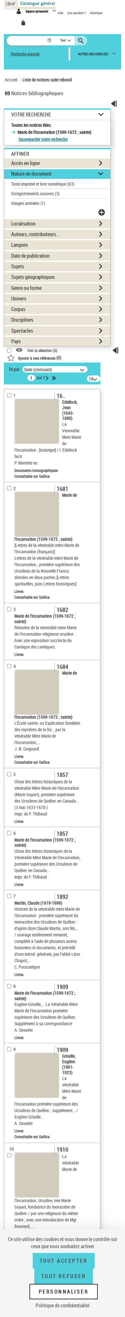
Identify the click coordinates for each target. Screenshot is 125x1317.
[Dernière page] (54, 378)
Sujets (17, 266)
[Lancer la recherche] (82, 41)
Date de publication (30, 255)
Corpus (18, 309)
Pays (16, 341)
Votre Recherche (31, 114)
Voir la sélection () (42, 350)
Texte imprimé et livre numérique (42, 184)
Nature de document (31, 173)
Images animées (28, 203)
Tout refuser (63, 1276)
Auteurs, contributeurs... (35, 234)
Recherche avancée (25, 53)
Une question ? (77, 13)
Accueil (11, 80)
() (39, 358)
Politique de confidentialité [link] (62, 1305)
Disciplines (22, 319)
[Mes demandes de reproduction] (24, 23)
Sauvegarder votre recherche (43, 139)
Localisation (23, 223)
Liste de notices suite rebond (47, 80)
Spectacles (22, 330)
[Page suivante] (47, 378)
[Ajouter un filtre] (102, 212)
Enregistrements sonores (35, 193)
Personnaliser (64, 1291)
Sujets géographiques (33, 277)
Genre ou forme (26, 287)
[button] (50, 40)
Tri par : (15, 369)
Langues (19, 244)
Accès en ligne (25, 163)
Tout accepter (64, 1260)
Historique (96, 13)
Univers (18, 298)
